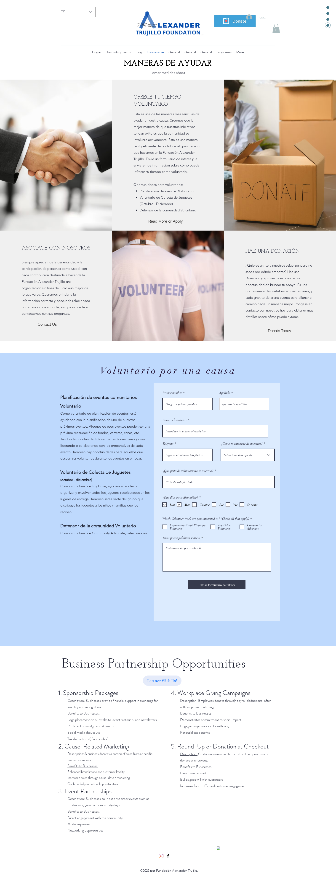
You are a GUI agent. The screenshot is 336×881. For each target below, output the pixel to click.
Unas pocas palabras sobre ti (181, 537)
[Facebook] (168, 856)
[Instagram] (161, 856)
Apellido (224, 392)
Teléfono (168, 443)
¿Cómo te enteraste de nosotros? (242, 443)
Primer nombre (172, 392)
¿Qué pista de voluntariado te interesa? (188, 470)
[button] (276, 28)
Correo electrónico (175, 419)
